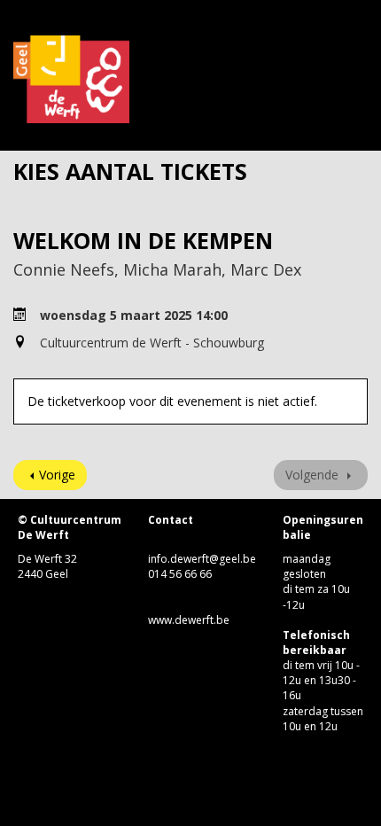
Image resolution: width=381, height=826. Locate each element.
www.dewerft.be (188, 619)
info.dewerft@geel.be (202, 558)
